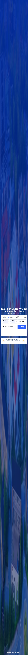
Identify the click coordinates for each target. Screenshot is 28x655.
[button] (25, 2)
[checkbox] (25, 317)
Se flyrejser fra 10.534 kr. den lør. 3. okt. (13, 313)
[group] (6, 321)
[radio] (4, 317)
